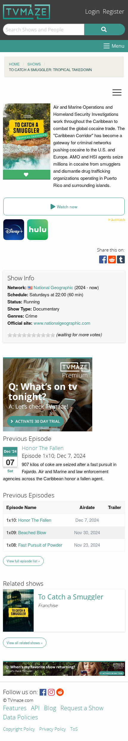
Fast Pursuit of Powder (40, 545)
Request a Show (81, 708)
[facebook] (103, 261)
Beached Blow (32, 532)
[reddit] (112, 261)
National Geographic (53, 287)
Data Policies (20, 718)
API (35, 708)
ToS (74, 729)
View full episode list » (23, 560)
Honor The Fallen (43, 448)
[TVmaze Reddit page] (60, 692)
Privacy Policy (52, 729)
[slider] (31, 335)
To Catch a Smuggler (70, 596)
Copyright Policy (19, 729)
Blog (50, 708)
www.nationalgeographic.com (62, 323)
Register (113, 11)
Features (14, 708)
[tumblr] (121, 261)
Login (92, 11)
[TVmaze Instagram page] (51, 692)
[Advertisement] (47, 394)
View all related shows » (25, 642)
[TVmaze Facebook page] (43, 692)
